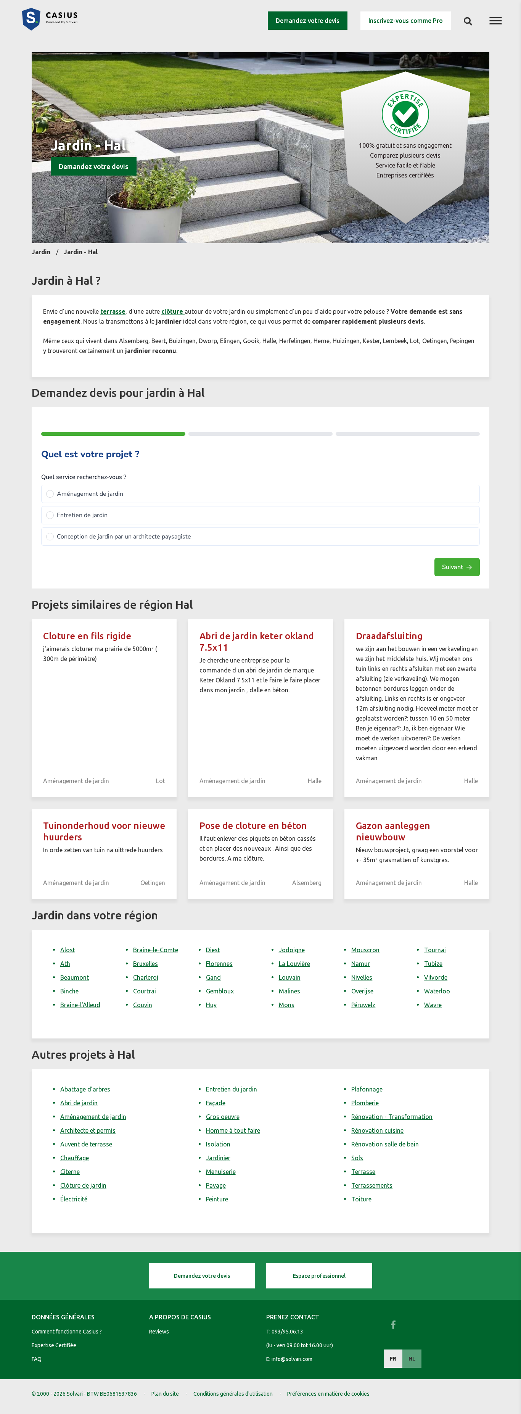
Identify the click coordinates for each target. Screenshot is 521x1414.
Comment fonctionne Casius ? (67, 1332)
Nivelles (361, 977)
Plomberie (365, 1103)
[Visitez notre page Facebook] (393, 1324)
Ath (65, 963)
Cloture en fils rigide (87, 636)
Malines (289, 991)
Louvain (290, 977)
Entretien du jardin (231, 1089)
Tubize (433, 963)
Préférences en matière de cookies (328, 1394)
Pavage (216, 1185)
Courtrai (144, 991)
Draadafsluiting (389, 636)
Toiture (361, 1199)
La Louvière (294, 963)
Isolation (218, 1144)
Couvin (142, 1004)
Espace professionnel (319, 1276)
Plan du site (165, 1394)
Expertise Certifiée (54, 1345)
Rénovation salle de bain (385, 1144)
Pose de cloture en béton (253, 826)
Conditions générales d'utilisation (233, 1394)
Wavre (433, 1004)
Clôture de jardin (83, 1185)
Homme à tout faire (233, 1130)
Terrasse (363, 1171)
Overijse (362, 991)
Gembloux (220, 991)
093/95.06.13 (287, 1332)
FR (393, 1359)
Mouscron (365, 949)
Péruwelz (363, 1004)
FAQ (37, 1359)
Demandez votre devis (307, 20)
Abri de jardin (79, 1103)
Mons (286, 1004)
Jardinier (218, 1157)
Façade (215, 1103)
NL (411, 1359)
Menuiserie (221, 1171)
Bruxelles (145, 963)
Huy (211, 1004)
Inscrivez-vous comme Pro (405, 20)
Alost (67, 949)
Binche (69, 991)
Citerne (70, 1171)
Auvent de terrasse (86, 1144)
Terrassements (371, 1185)
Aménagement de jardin (93, 1116)
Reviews (159, 1332)
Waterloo (437, 991)
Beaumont (74, 977)
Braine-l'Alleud (80, 1004)
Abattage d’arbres (85, 1089)
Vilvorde (435, 977)
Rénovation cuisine (377, 1130)
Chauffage (74, 1157)
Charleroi (145, 977)
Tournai (435, 949)
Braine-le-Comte (155, 949)
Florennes (219, 963)
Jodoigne (292, 949)
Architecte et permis (88, 1130)
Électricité (73, 1199)
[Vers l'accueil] (49, 28)
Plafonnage (367, 1089)
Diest (213, 949)
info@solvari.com (292, 1359)
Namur (360, 963)
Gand (213, 977)
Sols (357, 1157)
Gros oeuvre (223, 1116)
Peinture (217, 1199)
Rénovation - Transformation (392, 1116)
